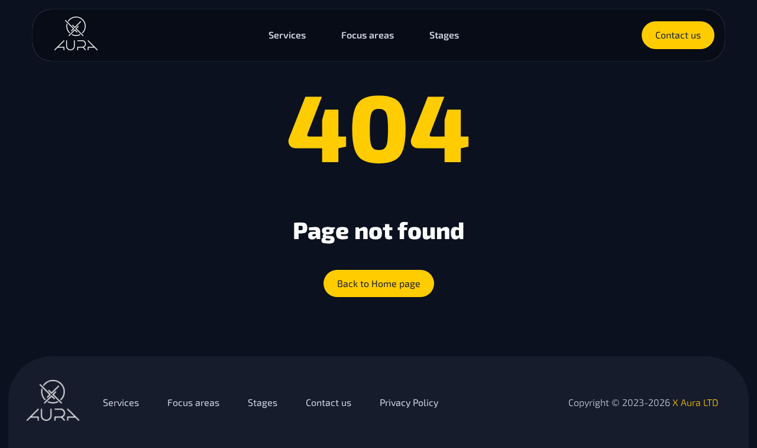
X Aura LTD (695, 402)
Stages (444, 34)
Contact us (328, 402)
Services (287, 34)
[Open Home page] (76, 46)
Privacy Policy (409, 402)
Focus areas (367, 34)
